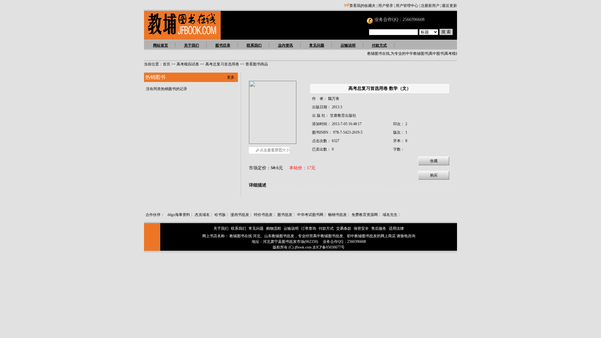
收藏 (434, 161)
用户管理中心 (407, 5)
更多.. (231, 77)
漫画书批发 (239, 215)
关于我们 (191, 45)
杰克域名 (202, 215)
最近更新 (449, 5)
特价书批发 (263, 215)
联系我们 (254, 45)
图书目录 (222, 45)
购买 (434, 175)
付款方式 (379, 45)
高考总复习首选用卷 (222, 64)
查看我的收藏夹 (362, 5)
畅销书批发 (337, 215)
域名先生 (390, 215)
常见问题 (316, 45)
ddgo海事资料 (178, 215)
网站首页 (160, 45)
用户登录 (385, 5)
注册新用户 (430, 5)
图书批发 (284, 215)
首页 (166, 64)
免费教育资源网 (365, 215)
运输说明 (348, 45)
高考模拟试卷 (188, 64)
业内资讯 (285, 45)
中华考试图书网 (310, 215)
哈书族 (220, 215)
